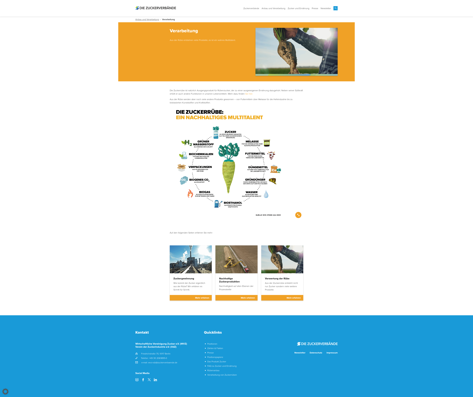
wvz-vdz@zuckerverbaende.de (162, 362)
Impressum (332, 352)
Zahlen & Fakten (215, 348)
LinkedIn (155, 379)
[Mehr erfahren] (191, 259)
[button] (5, 391)
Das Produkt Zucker (216, 361)
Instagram (136, 379)
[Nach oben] (470, 388)
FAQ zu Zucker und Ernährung (221, 365)
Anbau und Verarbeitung (273, 8)
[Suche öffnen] (335, 8)
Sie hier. (249, 93)
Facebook (143, 379)
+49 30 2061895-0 (158, 358)
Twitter (149, 379)
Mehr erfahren (202, 297)
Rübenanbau (213, 370)
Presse (315, 8)
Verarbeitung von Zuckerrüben (222, 374)
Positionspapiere (215, 357)
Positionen (212, 343)
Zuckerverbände (251, 8)
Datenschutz (316, 352)
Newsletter (326, 8)
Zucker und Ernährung (298, 8)
